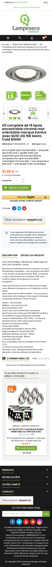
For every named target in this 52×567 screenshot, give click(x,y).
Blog (46, 2)
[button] (26, 198)
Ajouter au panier (16, 187)
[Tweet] (19, 208)
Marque (36, 144)
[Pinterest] (24, 208)
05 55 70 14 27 (20, 2)
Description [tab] (9, 255)
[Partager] (14, 208)
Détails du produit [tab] (32, 255)
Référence (7, 144)
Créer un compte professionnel (26, 7)
